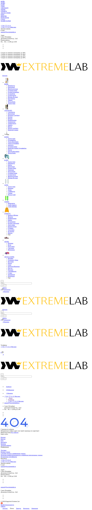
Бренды (3, 439)
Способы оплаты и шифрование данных (13, 453)
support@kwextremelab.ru (8, 32)
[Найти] (4, 285)
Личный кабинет (6, 445)
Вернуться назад (6, 432)
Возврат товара (5, 452)
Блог (2, 440)
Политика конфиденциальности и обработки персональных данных (21, 455)
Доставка (3, 450)
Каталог (3, 437)
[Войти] (1, 350)
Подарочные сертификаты (9, 457)
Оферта (3, 506)
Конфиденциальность (7, 505)
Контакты (4, 442)
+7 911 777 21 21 (6, 25)
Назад (10, 398)
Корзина (3, 444)
